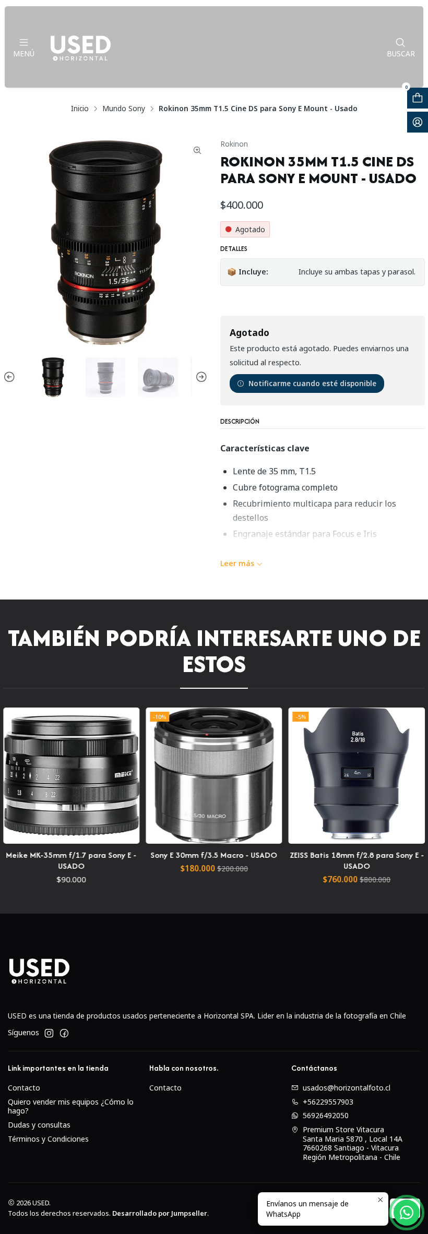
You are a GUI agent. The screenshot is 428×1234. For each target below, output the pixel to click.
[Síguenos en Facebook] (64, 1033)
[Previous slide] (11, 377)
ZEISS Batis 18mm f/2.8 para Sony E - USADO (328, 860)
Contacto (24, 1088)
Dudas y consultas (39, 1125)
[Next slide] (200, 377)
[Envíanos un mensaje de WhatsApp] (407, 1213)
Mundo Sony (123, 108)
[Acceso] (417, 122)
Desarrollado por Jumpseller (159, 1213)
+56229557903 (328, 1102)
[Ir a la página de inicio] (80, 47)
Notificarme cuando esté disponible (312, 383)
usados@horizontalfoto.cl (346, 1088)
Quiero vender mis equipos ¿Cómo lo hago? (71, 1106)
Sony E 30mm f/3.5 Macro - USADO (185, 855)
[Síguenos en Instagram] (49, 1033)
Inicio (80, 108)
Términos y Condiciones (48, 1139)
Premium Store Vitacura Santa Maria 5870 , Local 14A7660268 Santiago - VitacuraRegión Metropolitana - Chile (352, 1143)
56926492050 (326, 1115)
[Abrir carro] (417, 98)
